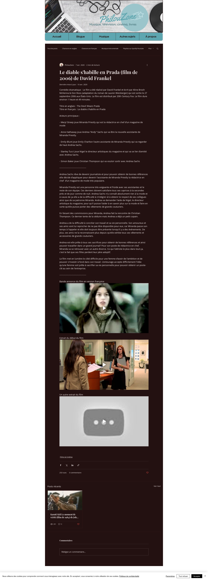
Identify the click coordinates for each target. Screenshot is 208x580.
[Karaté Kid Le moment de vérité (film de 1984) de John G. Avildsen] (65, 500)
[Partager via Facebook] (60, 465)
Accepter (196, 576)
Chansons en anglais (69, 48)
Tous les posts (52, 48)
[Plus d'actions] (147, 65)
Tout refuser (183, 576)
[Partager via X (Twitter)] (66, 465)
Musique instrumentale (110, 48)
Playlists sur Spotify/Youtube (133, 48)
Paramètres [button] (170, 576)
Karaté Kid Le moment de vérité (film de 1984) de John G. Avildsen (64, 516)
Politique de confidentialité (129, 576)
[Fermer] (205, 576)
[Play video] (104, 308)
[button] (157, 48)
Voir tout (157, 486)
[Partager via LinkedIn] (72, 465)
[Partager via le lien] (78, 465)
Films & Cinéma (66, 457)
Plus (149, 48)
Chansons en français (89, 48)
